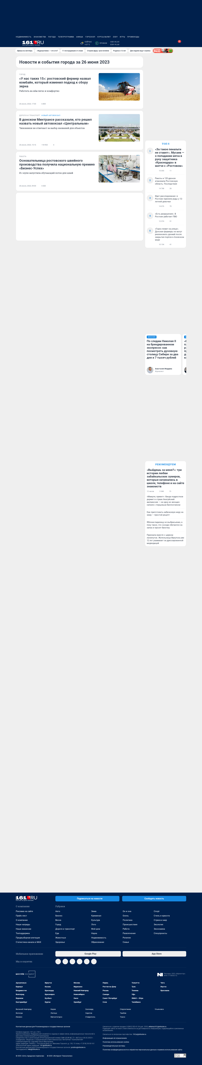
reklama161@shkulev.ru (157, 1027)
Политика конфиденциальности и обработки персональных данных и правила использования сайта (142, 1050)
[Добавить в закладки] (138, 104)
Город (58, 924)
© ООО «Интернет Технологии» (60, 1056)
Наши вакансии (23, 929)
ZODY (115, 37)
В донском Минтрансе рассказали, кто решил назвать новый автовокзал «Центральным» (55, 121)
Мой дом (95, 929)
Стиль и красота (162, 915)
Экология (158, 924)
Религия (127, 937)
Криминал (96, 915)
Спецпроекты (160, 933)
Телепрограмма (66, 37)
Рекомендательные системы (114, 1046)
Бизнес (58, 915)
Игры (122, 37)
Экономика (159, 929)
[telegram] (58, 961)
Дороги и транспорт (65, 929)
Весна (58, 920)
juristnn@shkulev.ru (78, 1047)
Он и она (127, 911)
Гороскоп (90, 37)
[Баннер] (163, 50)
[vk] (65, 961)
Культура (95, 920)
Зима (93, 911)
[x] (86, 961)
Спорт (157, 911)
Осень (126, 915)
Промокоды (133, 37)
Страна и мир (160, 920)
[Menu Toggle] (17, 43)
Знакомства (40, 37)
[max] (79, 961)
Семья (126, 942)
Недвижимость (23, 37)
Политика (127, 920)
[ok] (72, 961)
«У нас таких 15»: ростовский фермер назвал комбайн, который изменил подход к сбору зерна (55, 82)
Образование (97, 942)
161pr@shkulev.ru (139, 1034)
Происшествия (130, 924)
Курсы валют (104, 37)
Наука (94, 933)
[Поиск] (171, 43)
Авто (57, 911)
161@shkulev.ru (46, 1045)
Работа (126, 929)
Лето (93, 924)
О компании (22, 920)
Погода (52, 37)
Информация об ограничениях (115, 1038)
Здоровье (60, 942)
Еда (57, 933)
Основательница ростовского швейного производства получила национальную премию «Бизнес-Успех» (57, 164)
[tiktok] (94, 961)
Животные (60, 937)
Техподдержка (23, 933)
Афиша (79, 37)
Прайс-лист (21, 915)
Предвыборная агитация (28, 937)
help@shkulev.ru (34, 1049)
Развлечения (129, 933)
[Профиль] (184, 43)
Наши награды (23, 924)
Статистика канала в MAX (28, 942)
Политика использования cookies (116, 1042)
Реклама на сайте (24, 911)
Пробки (101, 43)
